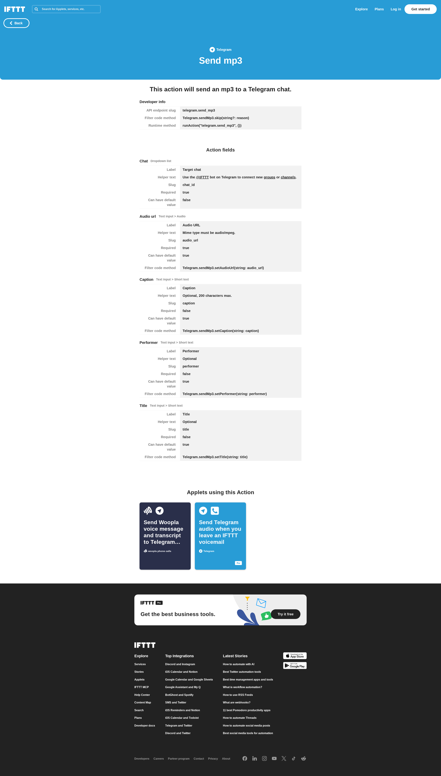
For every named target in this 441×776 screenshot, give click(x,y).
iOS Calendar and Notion (181, 671)
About (226, 758)
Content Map (142, 702)
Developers (141, 758)
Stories (139, 671)
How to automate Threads (240, 717)
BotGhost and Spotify (179, 694)
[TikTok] (294, 759)
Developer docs (144, 725)
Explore (361, 9)
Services (140, 664)
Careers (158, 758)
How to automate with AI (238, 664)
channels (288, 177)
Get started (420, 9)
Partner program (178, 758)
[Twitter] (284, 759)
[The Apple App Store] (295, 656)
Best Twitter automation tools (242, 671)
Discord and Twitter (178, 733)
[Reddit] (303, 759)
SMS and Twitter (175, 702)
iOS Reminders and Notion (182, 710)
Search (139, 710)
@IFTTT (202, 177)
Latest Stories (235, 656)
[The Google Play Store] (295, 666)
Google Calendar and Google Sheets (189, 679)
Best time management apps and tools (248, 679)
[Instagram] (264, 759)
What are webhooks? (236, 702)
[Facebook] (245, 759)
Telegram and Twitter (178, 725)
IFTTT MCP (141, 687)
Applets (139, 679)
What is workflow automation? (242, 687)
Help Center (142, 694)
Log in (396, 9)
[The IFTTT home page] (14, 9)
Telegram (224, 50)
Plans (379, 9)
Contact (199, 758)
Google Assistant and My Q (183, 687)
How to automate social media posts (246, 725)
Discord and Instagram (180, 664)
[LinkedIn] (255, 759)
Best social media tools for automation (248, 733)
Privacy (213, 758)
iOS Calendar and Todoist (182, 717)
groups (269, 177)
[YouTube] (274, 759)
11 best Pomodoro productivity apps (246, 710)
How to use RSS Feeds (238, 694)
